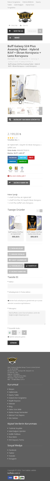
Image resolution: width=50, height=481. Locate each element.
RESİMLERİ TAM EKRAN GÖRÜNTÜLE (27, 120)
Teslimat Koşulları (15, 428)
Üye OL (25, 25)
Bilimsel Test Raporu (16, 415)
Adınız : (11, 282)
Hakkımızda (13, 392)
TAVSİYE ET (23, 161)
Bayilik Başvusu (14, 401)
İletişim (11, 389)
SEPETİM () (18, 31)
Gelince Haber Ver (21, 183)
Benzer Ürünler (18, 254)
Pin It (31, 158)
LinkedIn (12, 161)
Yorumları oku (12, 140)
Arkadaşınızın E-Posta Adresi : (19, 292)
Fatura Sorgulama (14, 2)
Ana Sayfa (11, 59)
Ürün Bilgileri (17, 248)
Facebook (13, 158)
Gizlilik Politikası (14, 434)
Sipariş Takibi (14, 395)
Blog (10, 407)
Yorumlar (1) (16, 266)
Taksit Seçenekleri (18, 260)
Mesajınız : (12, 308)
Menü (16, 38)
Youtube (12, 456)
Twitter (23, 158)
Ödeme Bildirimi (27, 2)
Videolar (12, 404)
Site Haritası (13, 418)
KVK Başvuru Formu (16, 440)
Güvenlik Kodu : (14, 328)
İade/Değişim (18, 5)
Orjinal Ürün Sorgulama (17, 398)
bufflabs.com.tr (14, 473)
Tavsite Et (32, 266)
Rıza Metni (13, 437)
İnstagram (13, 459)
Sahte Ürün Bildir (15, 409)
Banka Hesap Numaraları (18, 412)
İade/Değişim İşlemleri (17, 431)
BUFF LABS (18, 153)
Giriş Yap (14, 25)
